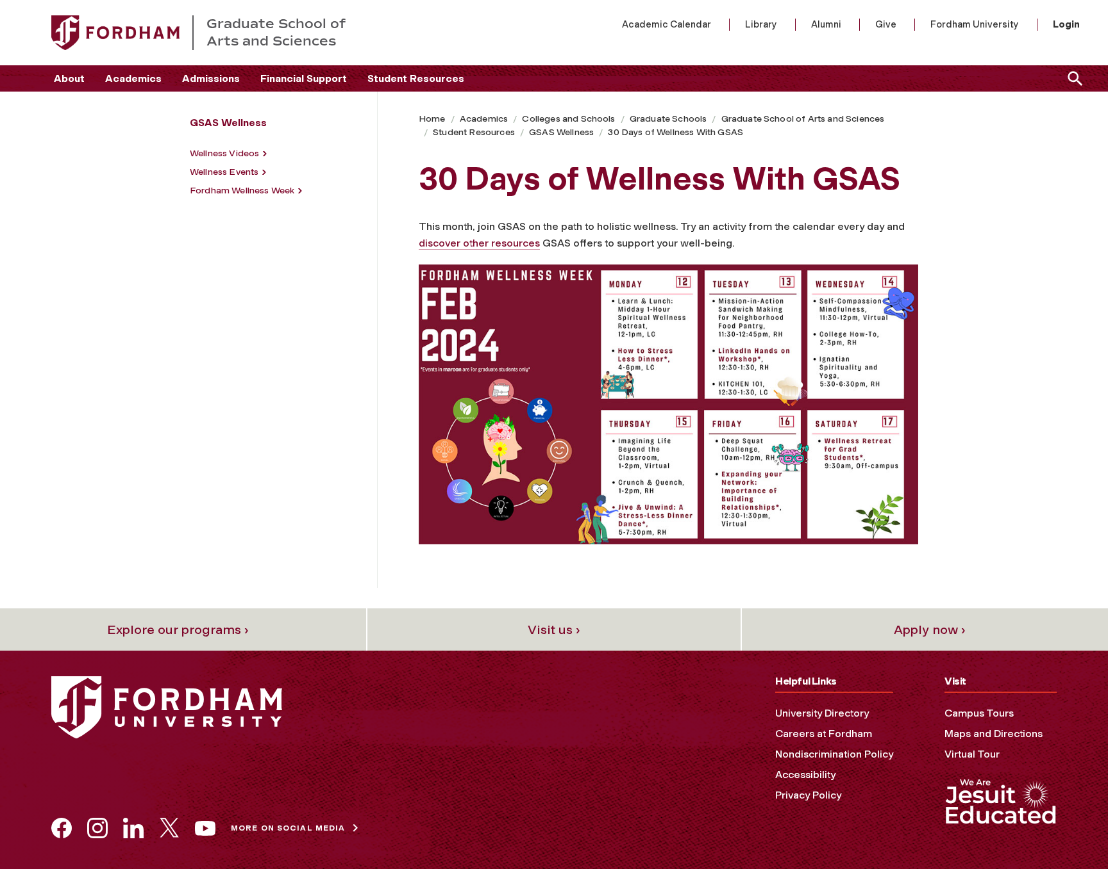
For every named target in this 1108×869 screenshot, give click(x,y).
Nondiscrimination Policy (834, 754)
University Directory (822, 713)
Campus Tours (979, 713)
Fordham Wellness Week (242, 190)
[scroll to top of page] (1069, 830)
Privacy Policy (808, 795)
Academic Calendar (666, 24)
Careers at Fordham (823, 733)
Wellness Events (224, 171)
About (69, 78)
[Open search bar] (1072, 78)
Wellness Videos (224, 153)
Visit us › (554, 629)
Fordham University (974, 24)
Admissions (211, 78)
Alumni (826, 24)
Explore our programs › (178, 629)
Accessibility (805, 774)
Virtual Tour (972, 754)
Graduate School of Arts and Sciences (803, 118)
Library (761, 24)
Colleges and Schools (568, 118)
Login (1066, 24)
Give (885, 24)
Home (432, 118)
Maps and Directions (993, 733)
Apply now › (930, 629)
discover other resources (479, 243)
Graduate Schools (668, 118)
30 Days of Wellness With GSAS (675, 132)
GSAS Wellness (561, 132)
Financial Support (303, 78)
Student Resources (415, 78)
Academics (133, 78)
